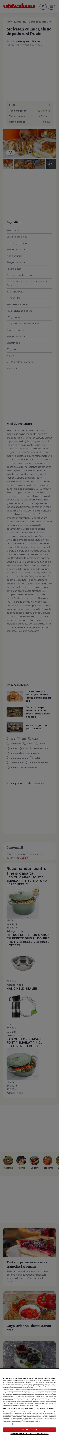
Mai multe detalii (28, 1387)
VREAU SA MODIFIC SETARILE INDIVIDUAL (29, 1433)
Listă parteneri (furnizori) (10, 1424)
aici (48, 1398)
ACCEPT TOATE (29, 1429)
